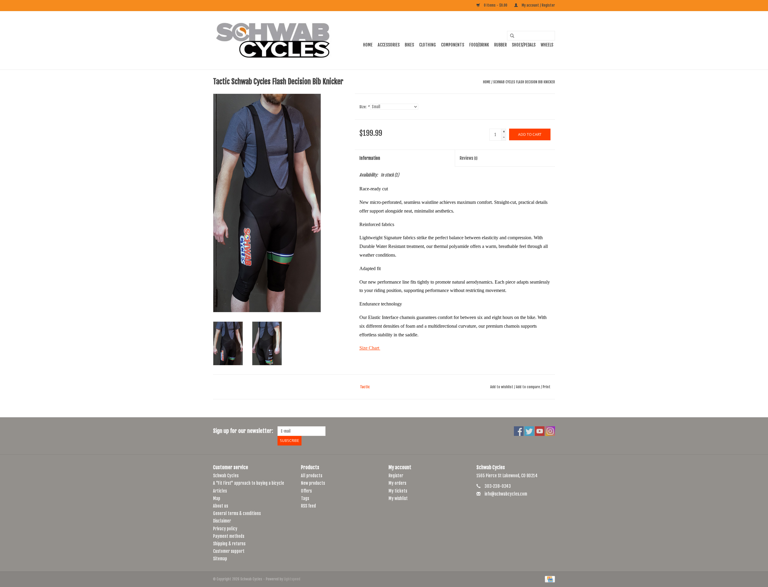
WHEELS (547, 44)
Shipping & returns (229, 543)
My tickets (397, 490)
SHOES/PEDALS (524, 44)
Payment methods (228, 536)
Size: (364, 107)
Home (368, 44)
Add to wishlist (501, 387)
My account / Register (538, 5)
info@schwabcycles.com (505, 493)
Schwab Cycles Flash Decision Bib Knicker (524, 82)
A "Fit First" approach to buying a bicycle (248, 483)
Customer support (228, 551)
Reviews (469, 158)
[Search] (510, 36)
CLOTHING (427, 44)
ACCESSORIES (389, 44)
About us (220, 505)
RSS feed (308, 505)
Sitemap (220, 558)
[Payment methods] (549, 579)
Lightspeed (292, 579)
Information (369, 158)
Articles (220, 490)
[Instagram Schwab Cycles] (550, 431)
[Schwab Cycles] (273, 40)
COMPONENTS (452, 44)
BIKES (409, 44)
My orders (397, 483)
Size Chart (369, 347)
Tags (305, 498)
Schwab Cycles (225, 475)
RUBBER (500, 44)
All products (311, 475)
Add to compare (528, 387)
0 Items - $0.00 (495, 5)
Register (395, 475)
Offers (306, 490)
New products (313, 483)
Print (546, 387)
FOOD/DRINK (479, 44)
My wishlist (398, 498)
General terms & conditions (237, 513)
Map (216, 498)
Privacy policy (225, 528)
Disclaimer (222, 520)
